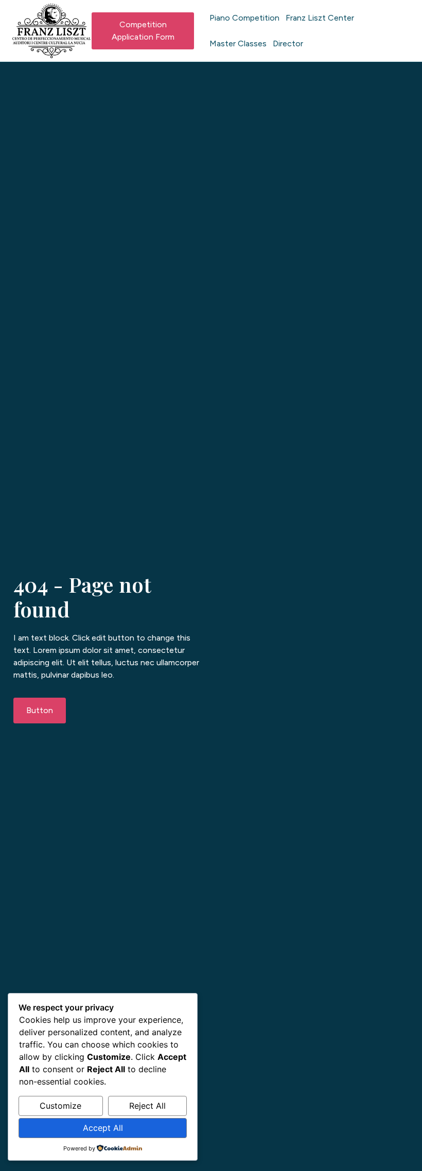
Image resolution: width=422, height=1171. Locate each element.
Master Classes (238, 43)
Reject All (147, 1106)
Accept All (103, 1128)
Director (288, 43)
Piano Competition (244, 18)
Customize (60, 1106)
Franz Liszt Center (320, 18)
